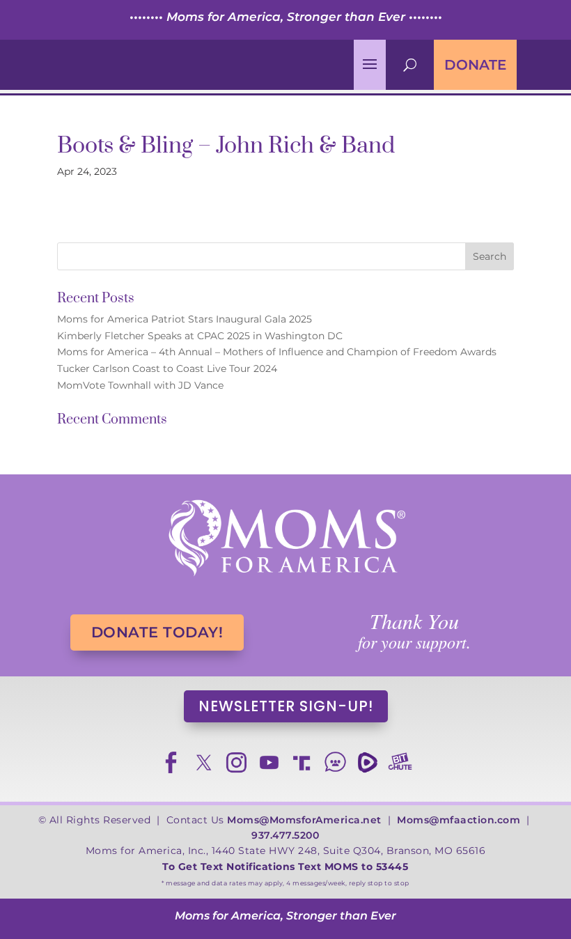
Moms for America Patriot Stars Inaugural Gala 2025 (184, 319)
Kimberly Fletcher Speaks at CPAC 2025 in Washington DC (200, 335)
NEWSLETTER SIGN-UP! (285, 706)
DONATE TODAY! (157, 632)
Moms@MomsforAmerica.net (304, 820)
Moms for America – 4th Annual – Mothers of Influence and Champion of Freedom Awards (276, 352)
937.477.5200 (285, 835)
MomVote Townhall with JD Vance (140, 385)
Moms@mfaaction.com (458, 820)
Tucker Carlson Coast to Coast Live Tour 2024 (167, 368)
